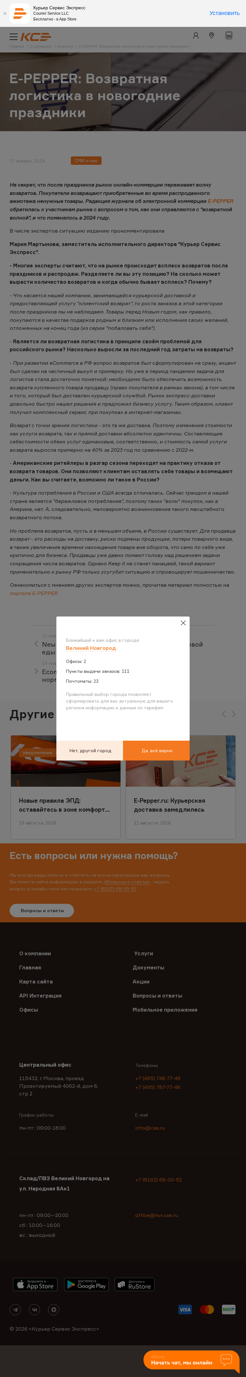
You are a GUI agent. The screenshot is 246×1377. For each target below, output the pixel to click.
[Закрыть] (5, 13)
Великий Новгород (91, 648)
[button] (192, 1362)
